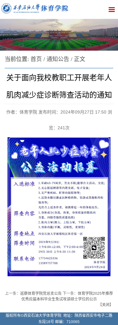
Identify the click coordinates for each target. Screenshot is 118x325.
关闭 (106, 305)
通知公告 (58, 59)
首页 (36, 59)
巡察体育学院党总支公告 (41, 293)
